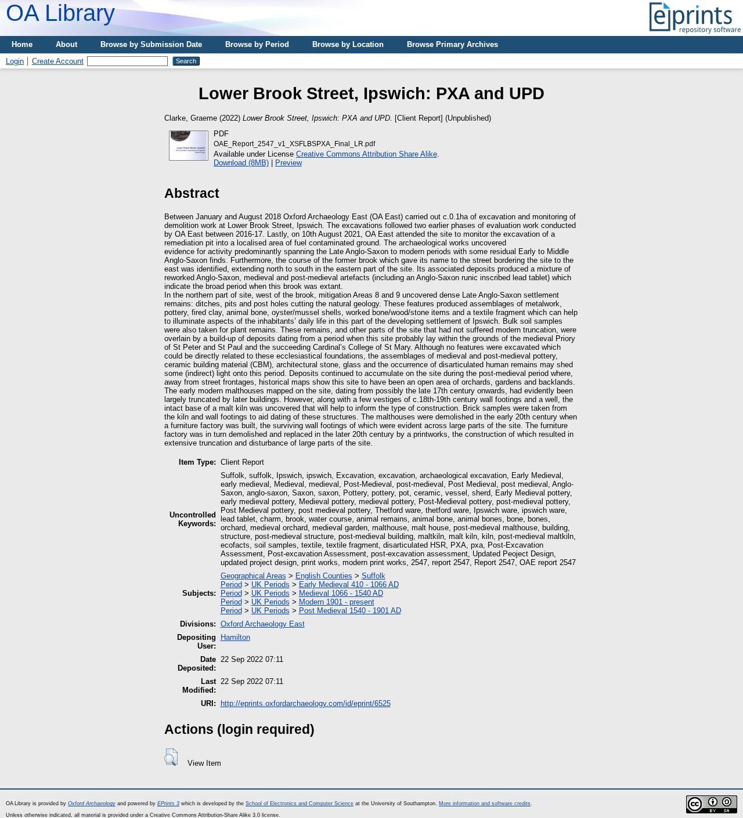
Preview (288, 162)
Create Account (58, 61)
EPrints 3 (168, 803)
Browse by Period (257, 44)
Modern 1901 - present (336, 602)
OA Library (60, 13)
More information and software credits (485, 803)
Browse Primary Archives (452, 44)
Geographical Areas (253, 575)
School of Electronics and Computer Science (300, 803)
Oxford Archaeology (92, 803)
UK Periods (270, 584)
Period (231, 584)
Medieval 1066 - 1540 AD (341, 593)
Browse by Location (348, 44)
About (66, 44)
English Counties (323, 575)
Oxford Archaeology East (263, 624)
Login (15, 61)
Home (22, 44)
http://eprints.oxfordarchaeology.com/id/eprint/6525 (306, 703)
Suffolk (373, 575)
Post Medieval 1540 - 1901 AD (350, 610)
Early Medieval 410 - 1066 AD (349, 584)
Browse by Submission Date (151, 44)
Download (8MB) (241, 162)
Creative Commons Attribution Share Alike (366, 154)
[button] (171, 757)
